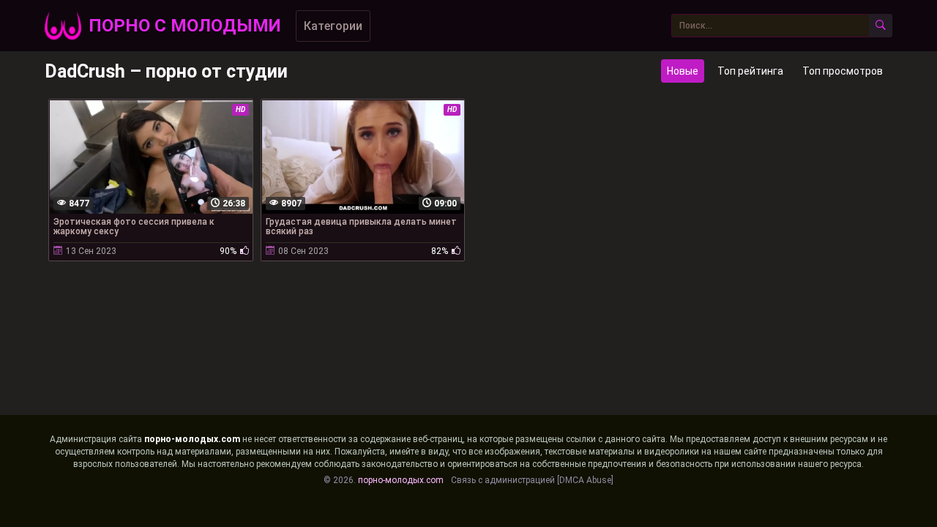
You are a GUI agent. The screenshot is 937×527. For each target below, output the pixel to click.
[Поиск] (880, 25)
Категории (333, 26)
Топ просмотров (842, 71)
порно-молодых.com (192, 439)
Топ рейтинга (750, 71)
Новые (682, 71)
